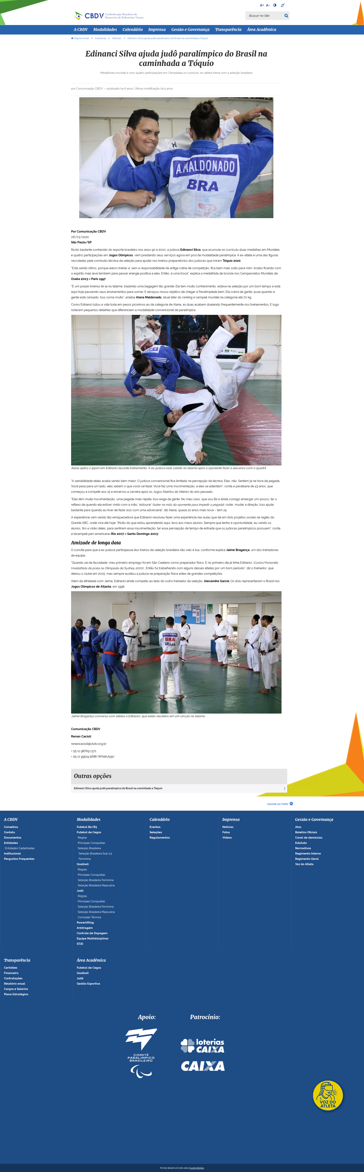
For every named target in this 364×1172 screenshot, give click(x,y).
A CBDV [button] (81, 30)
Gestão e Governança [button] (190, 30)
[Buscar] (287, 15)
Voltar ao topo (277, 804)
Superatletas (196, 1167)
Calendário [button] (133, 30)
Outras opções (92, 776)
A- (268, 5)
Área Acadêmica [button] (261, 30)
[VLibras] (283, 5)
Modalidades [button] (105, 30)
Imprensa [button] (157, 30)
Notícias (116, 38)
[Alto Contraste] (275, 5)
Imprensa (100, 38)
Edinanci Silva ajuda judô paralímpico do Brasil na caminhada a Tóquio (118, 788)
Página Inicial (81, 38)
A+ (262, 5)
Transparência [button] (228, 30)
